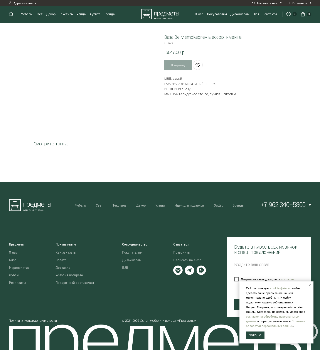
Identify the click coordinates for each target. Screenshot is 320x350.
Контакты (270, 14)
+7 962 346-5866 (283, 205)
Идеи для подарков (189, 205)
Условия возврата (69, 275)
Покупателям (217, 14)
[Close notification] (310, 285)
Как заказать (66, 252)
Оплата (61, 260)
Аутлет (94, 14)
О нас (199, 14)
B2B (256, 14)
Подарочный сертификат (75, 282)
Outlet (218, 205)
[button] (25, 3)
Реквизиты (17, 282)
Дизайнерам (239, 14)
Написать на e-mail (188, 260)
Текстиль (66, 14)
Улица (81, 14)
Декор (51, 14)
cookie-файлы (280, 288)
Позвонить (181, 252)
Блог (12, 260)
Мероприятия (19, 267)
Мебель (26, 14)
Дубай (14, 275)
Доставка (63, 267)
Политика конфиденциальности (33, 320)
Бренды (109, 14)
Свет (38, 14)
